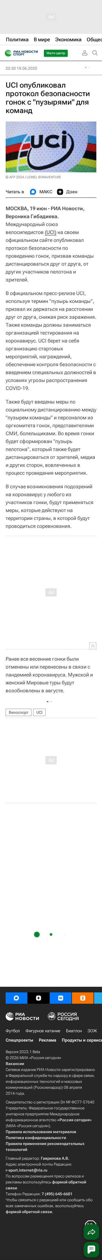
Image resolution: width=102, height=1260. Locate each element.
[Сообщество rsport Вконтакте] (60, 998)
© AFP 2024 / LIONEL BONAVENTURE (33, 177)
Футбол (13, 1030)
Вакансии (15, 1063)
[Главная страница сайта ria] (6, 53)
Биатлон (74, 1030)
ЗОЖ (92, 1030)
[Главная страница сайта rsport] (34, 53)
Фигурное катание (43, 1030)
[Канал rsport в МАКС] (16, 998)
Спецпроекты (19, 1040)
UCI (39, 712)
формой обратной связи (29, 1211)
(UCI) (50, 232)
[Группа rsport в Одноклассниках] (83, 998)
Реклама (47, 1040)
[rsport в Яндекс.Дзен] (38, 998)
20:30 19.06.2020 (21, 68)
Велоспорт (18, 712)
